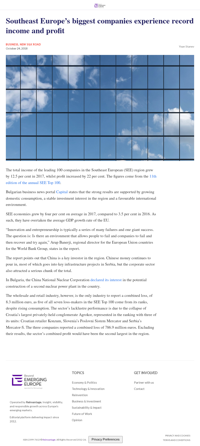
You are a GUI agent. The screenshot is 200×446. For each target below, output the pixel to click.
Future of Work (82, 413)
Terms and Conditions (176, 440)
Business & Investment (86, 401)
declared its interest (106, 279)
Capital (62, 191)
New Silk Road (30, 44)
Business (12, 44)
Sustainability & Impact (87, 407)
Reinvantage (49, 439)
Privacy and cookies (177, 435)
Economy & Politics (84, 382)
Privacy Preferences (106, 439)
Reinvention (80, 395)
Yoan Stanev (186, 46)
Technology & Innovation (88, 388)
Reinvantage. (34, 402)
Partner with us (144, 382)
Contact (139, 388)
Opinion (77, 420)
